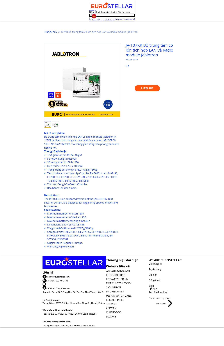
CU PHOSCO (113, 312)
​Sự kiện (153, 275)
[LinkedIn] (74, 280)
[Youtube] (74, 284)
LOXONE (111, 316)
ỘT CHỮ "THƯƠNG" (120, 283)
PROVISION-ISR (115, 291)
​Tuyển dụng (155, 269)
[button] (165, 303)
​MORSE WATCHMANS (119, 296)
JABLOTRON (113, 287)
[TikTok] (74, 288)
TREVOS (111, 304)
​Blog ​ (151, 286)
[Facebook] (74, 277)
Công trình (154, 280)
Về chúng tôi (156, 264)
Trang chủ (50, 32)
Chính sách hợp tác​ (159, 298)
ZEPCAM (111, 308)
